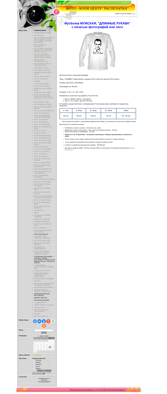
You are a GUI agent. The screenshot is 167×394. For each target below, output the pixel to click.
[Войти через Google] (53, 321)
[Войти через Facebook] (44, 321)
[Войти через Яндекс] (48, 321)
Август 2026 (44, 336)
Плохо (38, 366)
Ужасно (38, 368)
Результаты (36, 372)
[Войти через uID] (35, 321)
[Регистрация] (125, 3)
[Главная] (123, 3)
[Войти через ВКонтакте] (39, 321)
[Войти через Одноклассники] (44, 326)
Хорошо (38, 362)
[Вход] (128, 3)
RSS (133, 13)
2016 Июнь (37, 355)
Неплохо (38, 364)
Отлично (38, 360)
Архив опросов (46, 372)
